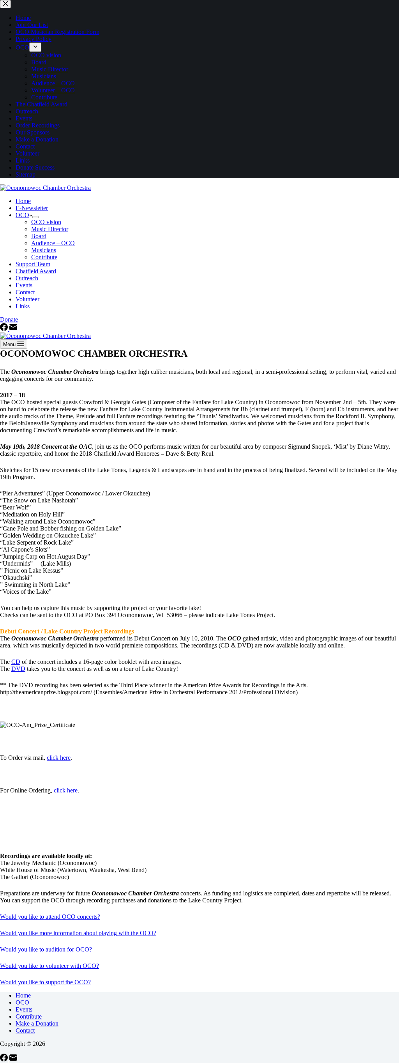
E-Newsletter (32, 208)
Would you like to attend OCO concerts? (50, 916)
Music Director (49, 229)
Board (38, 236)
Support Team (33, 264)
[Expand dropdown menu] (35, 217)
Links (23, 306)
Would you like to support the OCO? (45, 982)
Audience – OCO (53, 243)
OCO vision (46, 222)
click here (59, 757)
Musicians (43, 250)
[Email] (13, 328)
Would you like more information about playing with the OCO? (78, 933)
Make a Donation (37, 1023)
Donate (9, 319)
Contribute (44, 257)
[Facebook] (4, 328)
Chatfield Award (36, 271)
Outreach (27, 278)
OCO (22, 215)
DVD (18, 668)
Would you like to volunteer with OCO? (49, 965)
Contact (25, 292)
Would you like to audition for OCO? (46, 949)
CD (15, 661)
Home (23, 201)
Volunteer (27, 299)
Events (24, 285)
